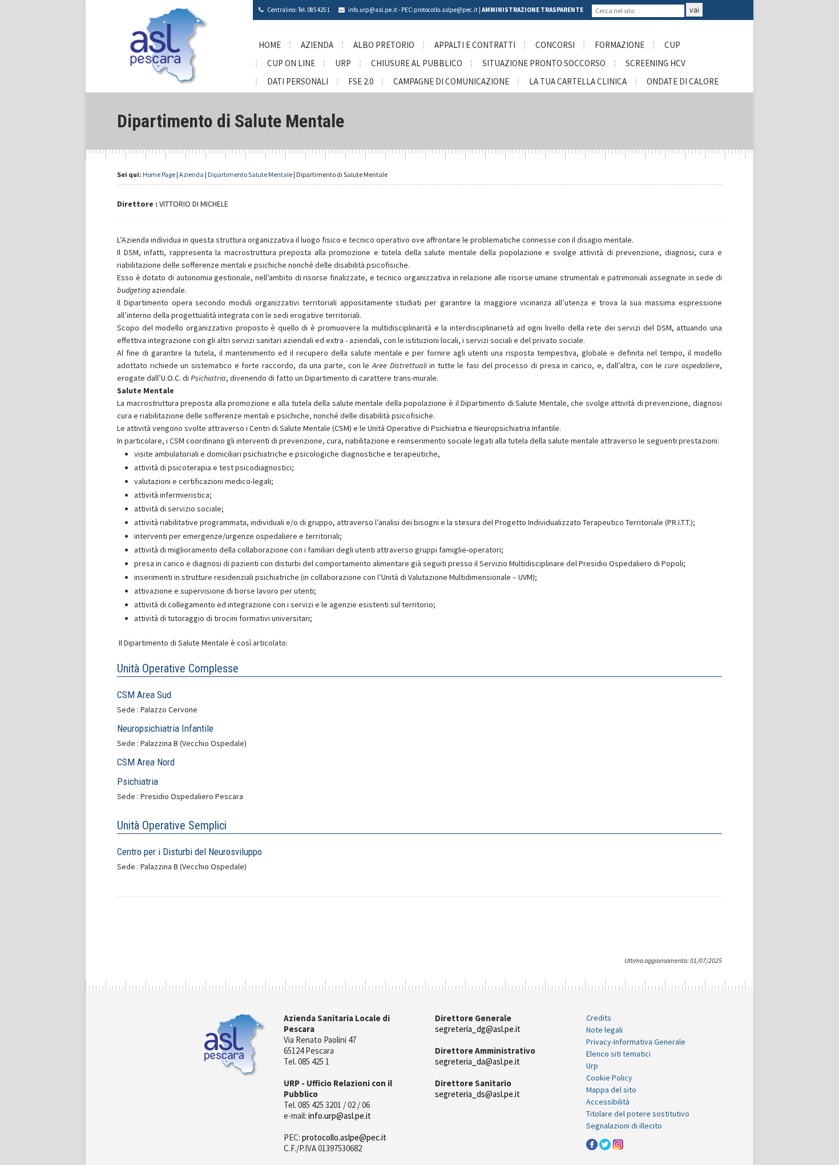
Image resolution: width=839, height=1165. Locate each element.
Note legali (604, 1030)
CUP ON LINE (291, 63)
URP (343, 63)
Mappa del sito (611, 1090)
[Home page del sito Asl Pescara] (169, 45)
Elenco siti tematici (618, 1054)
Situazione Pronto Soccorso (544, 63)
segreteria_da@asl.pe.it (477, 1061)
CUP (672, 44)
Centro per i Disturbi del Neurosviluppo (189, 851)
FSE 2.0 (360, 81)
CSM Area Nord (146, 762)
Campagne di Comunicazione (451, 81)
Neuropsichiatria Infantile (165, 728)
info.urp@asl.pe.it (372, 10)
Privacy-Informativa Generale (635, 1042)
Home (270, 44)
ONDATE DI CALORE (683, 81)
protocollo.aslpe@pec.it (446, 10)
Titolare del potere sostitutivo (637, 1113)
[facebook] (592, 1143)
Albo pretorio (383, 44)
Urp (592, 1066)
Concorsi (555, 44)
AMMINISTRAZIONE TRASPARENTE (532, 10)
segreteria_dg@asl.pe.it (478, 1028)
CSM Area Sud (144, 694)
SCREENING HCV (655, 63)
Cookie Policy (609, 1078)
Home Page (159, 174)
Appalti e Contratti (474, 44)
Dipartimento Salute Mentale (250, 174)
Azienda (317, 44)
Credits (598, 1018)
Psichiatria (137, 781)
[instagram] (618, 1143)
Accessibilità (608, 1102)
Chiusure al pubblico (416, 63)
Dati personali (297, 81)
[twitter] (605, 1143)
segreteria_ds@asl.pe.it (477, 1094)
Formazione (619, 44)
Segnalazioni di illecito (624, 1125)
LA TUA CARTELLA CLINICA (578, 81)
